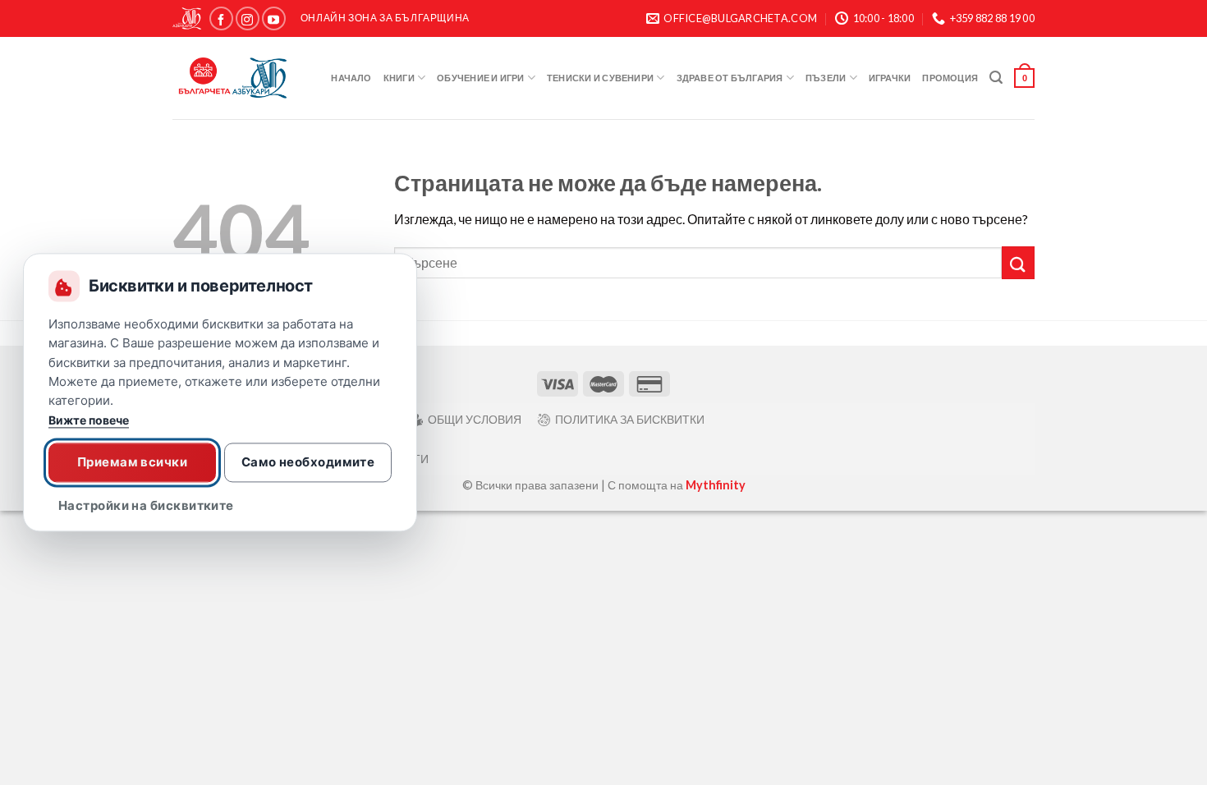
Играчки (890, 77)
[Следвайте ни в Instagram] (247, 18)
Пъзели (825, 77)
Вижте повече (88, 421)
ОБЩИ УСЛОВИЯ (474, 419)
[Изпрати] (1018, 262)
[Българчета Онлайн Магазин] (234, 78)
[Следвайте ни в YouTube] (274, 18)
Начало (351, 77)
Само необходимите (308, 462)
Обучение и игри (480, 77)
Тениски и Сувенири (600, 77)
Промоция (950, 77)
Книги (399, 77)
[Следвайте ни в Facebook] (221, 18)
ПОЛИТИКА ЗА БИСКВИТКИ (629, 419)
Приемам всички (132, 462)
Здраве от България (730, 77)
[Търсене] (996, 78)
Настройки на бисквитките (146, 506)
